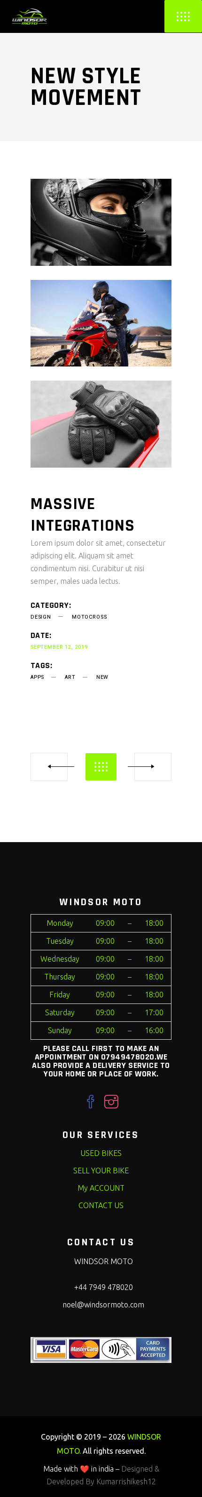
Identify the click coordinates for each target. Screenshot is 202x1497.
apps (37, 677)
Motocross (89, 617)
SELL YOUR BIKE (101, 1170)
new (102, 677)
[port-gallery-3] (101, 424)
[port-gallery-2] (101, 323)
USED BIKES (101, 1153)
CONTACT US (101, 1205)
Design (41, 617)
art (70, 677)
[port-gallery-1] (101, 222)
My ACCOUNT (101, 1188)
